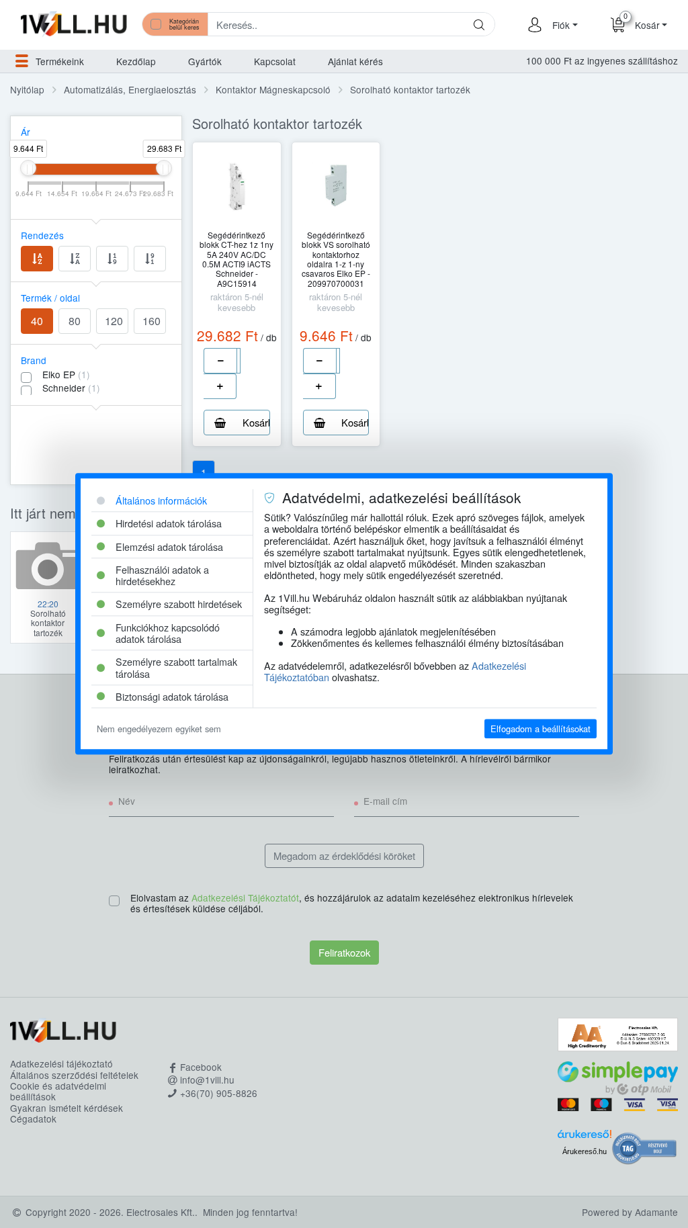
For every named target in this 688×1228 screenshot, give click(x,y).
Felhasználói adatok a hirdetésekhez (162, 575)
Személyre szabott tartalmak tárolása (176, 668)
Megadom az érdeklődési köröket (344, 855)
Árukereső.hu (584, 1151)
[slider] (28, 168)
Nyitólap (27, 89)
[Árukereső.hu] (584, 1137)
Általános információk (161, 500)
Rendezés (42, 235)
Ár (25, 131)
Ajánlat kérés (355, 61)
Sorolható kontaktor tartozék (410, 89)
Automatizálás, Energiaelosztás (130, 89)
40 (37, 320)
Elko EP (66, 374)
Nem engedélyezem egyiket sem (159, 728)
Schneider (71, 387)
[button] (563, 25)
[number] (238, 361)
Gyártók (205, 61)
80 (75, 320)
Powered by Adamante (630, 1212)
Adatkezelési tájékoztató (61, 1063)
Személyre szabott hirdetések (179, 604)
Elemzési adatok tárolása (169, 546)
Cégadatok (33, 1118)
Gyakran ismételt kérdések (66, 1107)
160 (151, 320)
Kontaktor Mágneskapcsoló (273, 89)
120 (114, 320)
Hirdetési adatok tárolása (169, 524)
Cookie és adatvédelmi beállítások (58, 1091)
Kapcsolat (275, 61)
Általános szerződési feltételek (74, 1074)
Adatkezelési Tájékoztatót (245, 897)
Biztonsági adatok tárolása (172, 696)
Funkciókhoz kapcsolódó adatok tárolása (168, 633)
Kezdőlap (136, 61)
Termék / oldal (50, 297)
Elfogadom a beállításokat (540, 728)
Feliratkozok (344, 952)
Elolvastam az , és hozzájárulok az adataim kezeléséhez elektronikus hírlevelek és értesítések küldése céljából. (351, 903)
